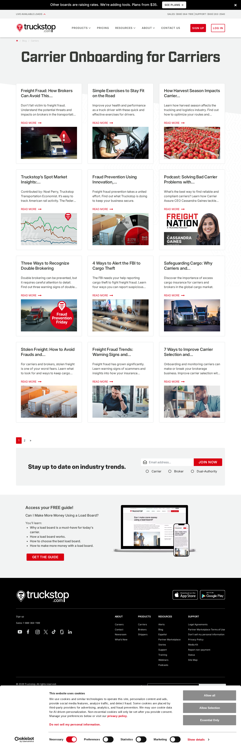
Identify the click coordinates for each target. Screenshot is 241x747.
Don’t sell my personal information (206, 634)
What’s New (121, 639)
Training (162, 654)
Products (80, 27)
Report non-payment (199, 649)
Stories (162, 644)
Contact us (170, 27)
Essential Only (209, 720)
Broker (179, 471)
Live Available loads (29, 14)
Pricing (103, 27)
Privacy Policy (196, 639)
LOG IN (218, 28)
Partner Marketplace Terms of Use (206, 629)
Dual (207, 471)
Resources (124, 27)
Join (208, 462)
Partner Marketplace (169, 639)
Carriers (142, 624)
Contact (119, 629)
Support (162, 649)
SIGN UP (198, 28)
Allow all (209, 695)
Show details (196, 739)
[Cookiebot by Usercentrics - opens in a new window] (24, 739)
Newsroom (121, 634)
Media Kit (193, 644)
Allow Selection (209, 707)
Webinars (163, 659)
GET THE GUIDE (45, 557)
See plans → (174, 4)
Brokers (142, 629)
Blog (160, 629)
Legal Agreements (197, 624)
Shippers (142, 634)
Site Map (193, 659)
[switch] (108, 739)
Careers (119, 624)
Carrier (156, 471)
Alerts (161, 624)
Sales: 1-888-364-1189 (28, 622)
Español (162, 634)
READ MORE (29, 122)
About (147, 27)
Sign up (20, 616)
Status (191, 654)
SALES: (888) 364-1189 (180, 14)
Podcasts (163, 665)
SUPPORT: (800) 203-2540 (210, 14)
